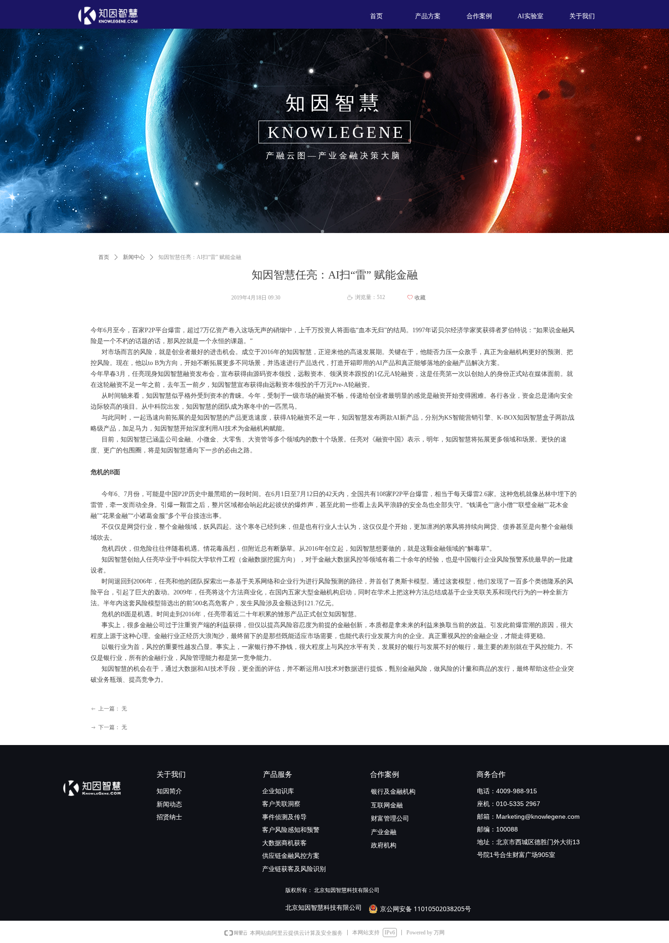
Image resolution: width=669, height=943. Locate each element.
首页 (103, 257)
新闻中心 (134, 257)
